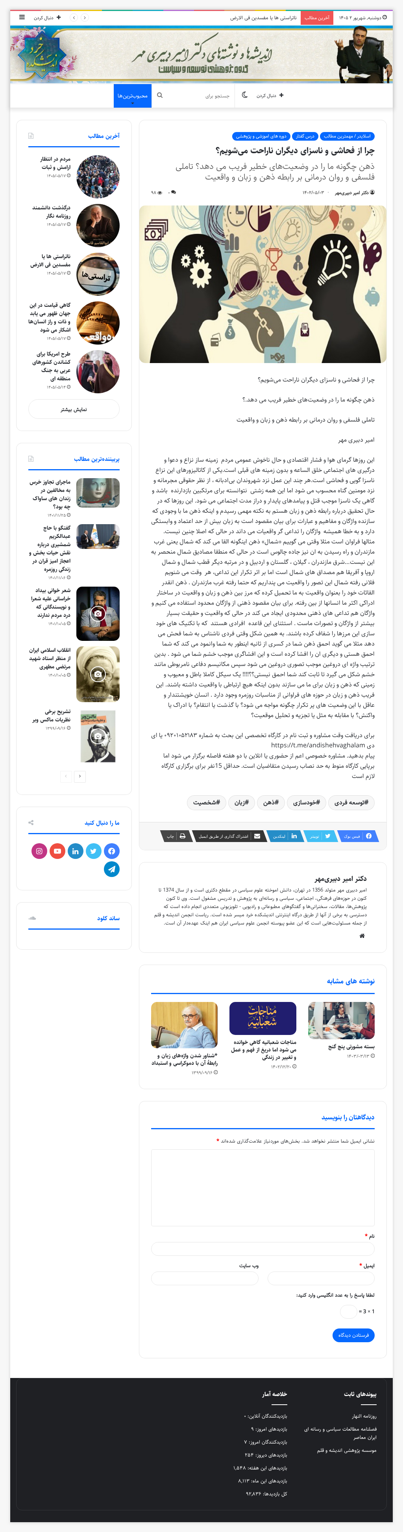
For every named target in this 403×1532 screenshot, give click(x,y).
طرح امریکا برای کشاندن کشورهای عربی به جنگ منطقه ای (51, 366)
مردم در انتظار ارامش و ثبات (55, 163)
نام (370, 1236)
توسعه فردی (349, 802)
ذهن (269, 802)
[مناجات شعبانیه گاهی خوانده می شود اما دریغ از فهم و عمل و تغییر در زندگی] (262, 1018)
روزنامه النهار (364, 1416)
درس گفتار (305, 136)
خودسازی (304, 802)
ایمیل (367, 1266)
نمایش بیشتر (74, 409)
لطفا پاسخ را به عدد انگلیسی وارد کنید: (335, 1295)
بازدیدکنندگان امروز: (267, 1442)
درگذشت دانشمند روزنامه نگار (51, 212)
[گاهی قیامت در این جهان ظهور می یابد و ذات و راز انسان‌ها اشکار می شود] (98, 323)
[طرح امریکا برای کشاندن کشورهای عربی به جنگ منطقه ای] (98, 371)
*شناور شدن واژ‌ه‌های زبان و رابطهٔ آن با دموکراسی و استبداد (185, 1059)
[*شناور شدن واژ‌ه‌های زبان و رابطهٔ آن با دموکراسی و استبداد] (184, 1025)
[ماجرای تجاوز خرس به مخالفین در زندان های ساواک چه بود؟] (98, 493)
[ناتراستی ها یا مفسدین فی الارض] (98, 274)
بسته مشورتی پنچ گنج (351, 1046)
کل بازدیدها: (274, 1494)
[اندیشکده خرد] (201, 54)
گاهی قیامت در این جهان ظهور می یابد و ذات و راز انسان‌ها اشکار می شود (49, 317)
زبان (240, 802)
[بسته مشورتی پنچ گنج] (341, 1021)
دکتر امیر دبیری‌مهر (352, 192)
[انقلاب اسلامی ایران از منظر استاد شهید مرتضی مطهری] (98, 674)
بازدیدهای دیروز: (270, 1455)
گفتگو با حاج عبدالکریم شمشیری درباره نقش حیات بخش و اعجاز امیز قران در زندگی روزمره (49, 549)
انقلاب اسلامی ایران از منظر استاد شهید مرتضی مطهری (49, 658)
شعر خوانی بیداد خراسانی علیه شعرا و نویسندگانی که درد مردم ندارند (50, 603)
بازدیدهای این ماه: (268, 1481)
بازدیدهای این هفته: (266, 1468)
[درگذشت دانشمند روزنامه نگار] (98, 225)
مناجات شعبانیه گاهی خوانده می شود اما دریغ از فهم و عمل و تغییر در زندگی (263, 1050)
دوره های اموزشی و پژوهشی (261, 136)
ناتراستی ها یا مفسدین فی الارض (263, 18)
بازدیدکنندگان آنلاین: (266, 1416)
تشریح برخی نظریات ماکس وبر (51, 715)
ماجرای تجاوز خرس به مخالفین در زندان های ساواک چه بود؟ (50, 494)
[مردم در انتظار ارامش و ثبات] (98, 176)
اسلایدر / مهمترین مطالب (347, 136)
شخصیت (204, 802)
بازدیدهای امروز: (270, 1429)
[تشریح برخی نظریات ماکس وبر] (98, 736)
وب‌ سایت (249, 1266)
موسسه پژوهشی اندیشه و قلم (347, 1450)
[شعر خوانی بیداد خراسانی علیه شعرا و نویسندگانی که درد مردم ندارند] (98, 614)
